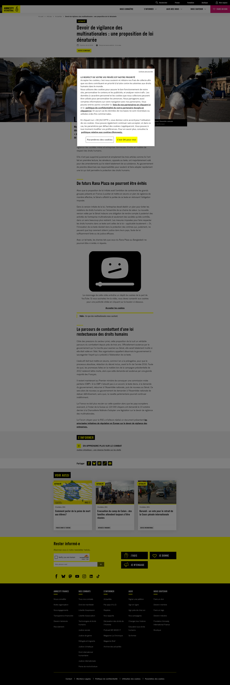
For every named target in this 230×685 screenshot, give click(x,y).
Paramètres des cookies (99, 139)
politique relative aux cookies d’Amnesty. (102, 132)
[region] (116, 107)
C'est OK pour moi (126, 139)
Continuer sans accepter (146, 71)
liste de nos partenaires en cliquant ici (132, 104)
